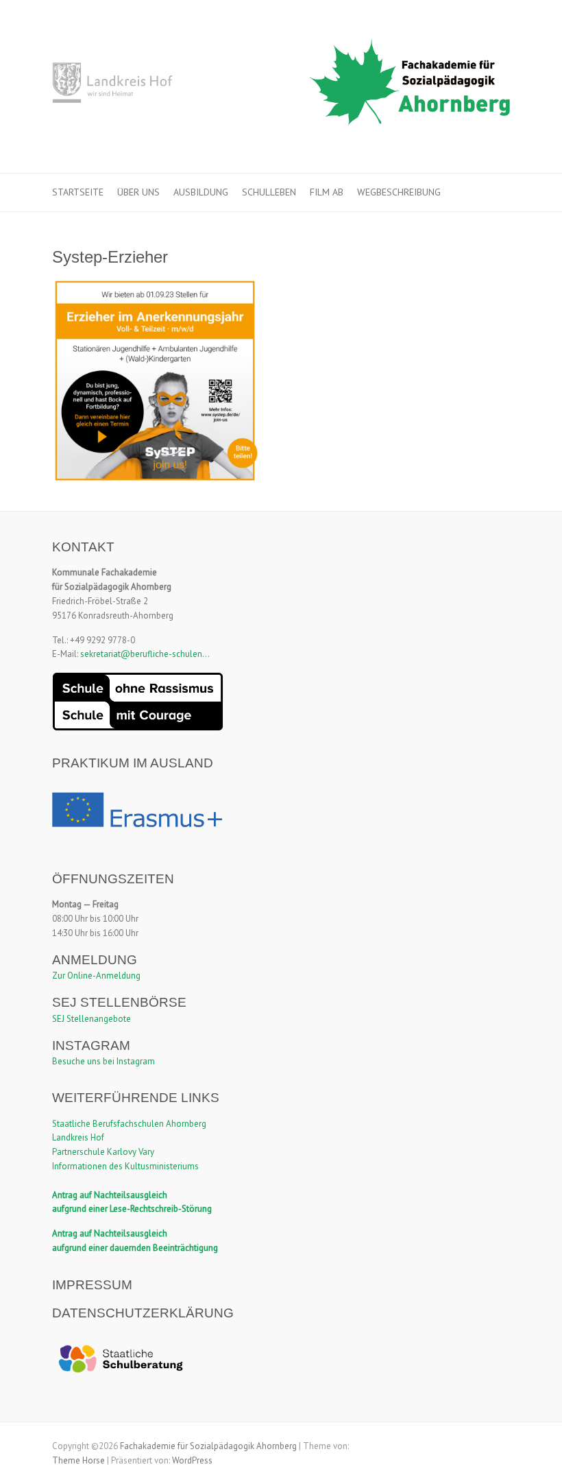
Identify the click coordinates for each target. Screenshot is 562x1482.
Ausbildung (200, 192)
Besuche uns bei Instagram (103, 1061)
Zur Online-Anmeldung (96, 975)
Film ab (326, 192)
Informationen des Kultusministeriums (125, 1166)
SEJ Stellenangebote (91, 1019)
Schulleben (269, 192)
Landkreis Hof (78, 1137)
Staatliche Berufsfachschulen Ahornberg (129, 1124)
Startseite (77, 192)
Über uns (138, 192)
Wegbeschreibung (399, 192)
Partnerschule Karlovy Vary (103, 1152)
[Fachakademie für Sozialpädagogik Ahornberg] (281, 87)
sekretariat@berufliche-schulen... (145, 654)
